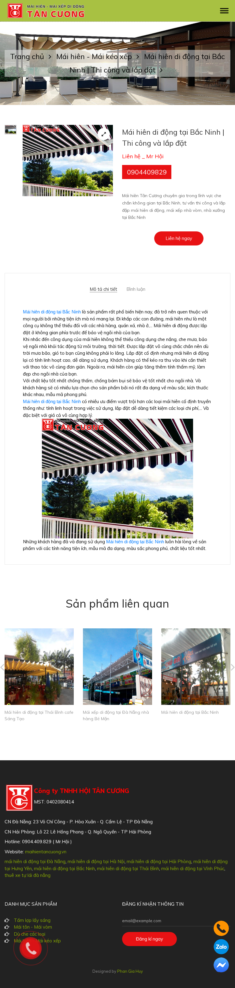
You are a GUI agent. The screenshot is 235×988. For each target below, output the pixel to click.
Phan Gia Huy (130, 971)
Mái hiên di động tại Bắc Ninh (52, 311)
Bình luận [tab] (135, 289)
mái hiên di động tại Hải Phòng (159, 861)
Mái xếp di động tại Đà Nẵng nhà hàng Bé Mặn (116, 715)
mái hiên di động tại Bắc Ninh (64, 868)
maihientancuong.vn (45, 852)
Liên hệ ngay (179, 238)
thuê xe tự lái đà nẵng (27, 875)
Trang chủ (28, 56)
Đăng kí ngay (149, 939)
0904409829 (147, 172)
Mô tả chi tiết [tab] (103, 289)
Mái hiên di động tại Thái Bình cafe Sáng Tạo (39, 715)
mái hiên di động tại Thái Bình (128, 868)
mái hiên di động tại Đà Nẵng (35, 861)
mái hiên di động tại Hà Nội (96, 861)
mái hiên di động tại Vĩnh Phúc (192, 868)
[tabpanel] (68, 160)
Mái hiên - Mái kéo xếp (95, 56)
